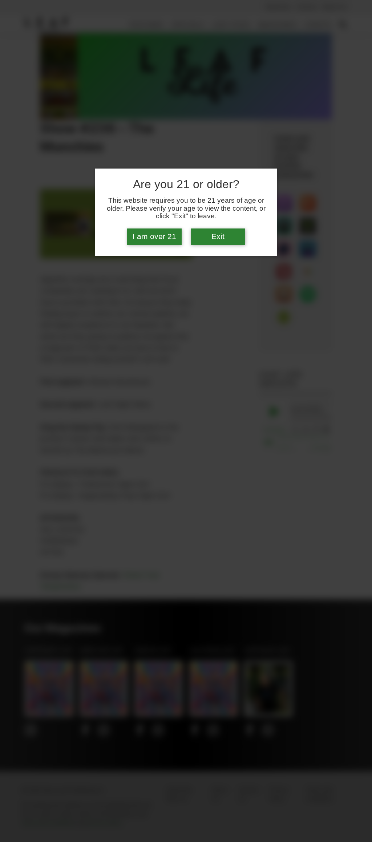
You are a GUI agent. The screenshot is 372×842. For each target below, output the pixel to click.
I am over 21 (154, 236)
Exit (218, 236)
